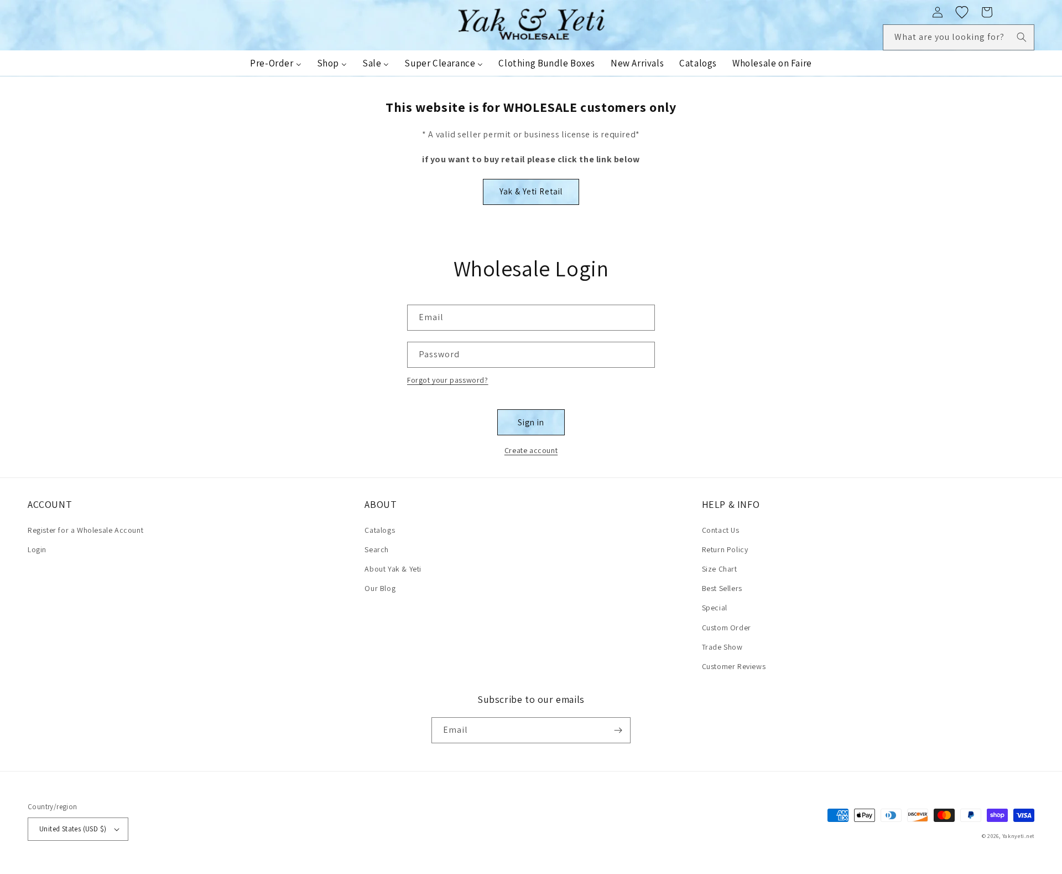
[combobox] (958, 37)
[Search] (1021, 37)
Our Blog (380, 588)
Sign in (531, 422)
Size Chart (719, 569)
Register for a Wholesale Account (85, 530)
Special (714, 608)
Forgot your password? (447, 380)
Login (37, 549)
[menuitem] (275, 63)
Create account (531, 450)
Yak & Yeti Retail (531, 191)
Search (377, 549)
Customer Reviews (734, 666)
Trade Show (722, 647)
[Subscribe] (618, 730)
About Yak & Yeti (393, 569)
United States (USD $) (72, 829)
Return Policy (725, 549)
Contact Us (721, 530)
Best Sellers (722, 588)
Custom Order (726, 628)
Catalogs (380, 530)
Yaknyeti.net (1018, 836)
